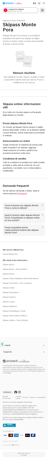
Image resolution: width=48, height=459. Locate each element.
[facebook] (15, 392)
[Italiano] (34, 3)
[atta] (9, 425)
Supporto (22, 193)
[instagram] (19, 392)
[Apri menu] (43, 3)
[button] (24, 345)
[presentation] (7, 392)
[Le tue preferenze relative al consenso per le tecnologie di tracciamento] (2, 344)
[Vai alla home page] (16, 361)
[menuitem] (18, 397)
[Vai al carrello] (39, 3)
